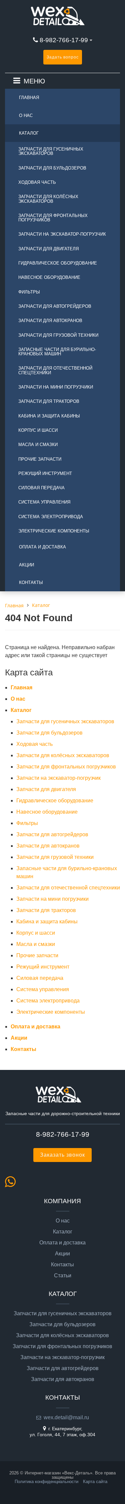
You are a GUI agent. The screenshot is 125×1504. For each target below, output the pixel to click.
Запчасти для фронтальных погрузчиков (53, 217)
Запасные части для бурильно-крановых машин (57, 351)
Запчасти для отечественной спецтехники (55, 370)
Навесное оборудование (49, 277)
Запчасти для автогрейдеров (54, 306)
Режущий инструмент (45, 473)
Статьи (62, 1275)
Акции (26, 564)
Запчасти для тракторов (48, 401)
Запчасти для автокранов (50, 320)
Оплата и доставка (42, 546)
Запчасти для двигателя (48, 248)
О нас (26, 115)
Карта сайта (95, 1481)
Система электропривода (50, 516)
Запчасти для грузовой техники (58, 335)
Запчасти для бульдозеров (52, 168)
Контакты (31, 582)
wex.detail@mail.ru (66, 1417)
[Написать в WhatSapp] (12, 1184)
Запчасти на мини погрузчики (55, 387)
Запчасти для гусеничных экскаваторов (50, 151)
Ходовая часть (37, 182)
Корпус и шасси (38, 430)
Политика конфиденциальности (46, 1481)
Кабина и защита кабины (49, 415)
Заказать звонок (62, 1155)
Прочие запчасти (39, 459)
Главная (29, 97)
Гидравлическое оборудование (57, 263)
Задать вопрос (63, 57)
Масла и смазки (38, 444)
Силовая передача (41, 487)
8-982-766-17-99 (64, 40)
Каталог (29, 133)
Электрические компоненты (53, 530)
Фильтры (29, 291)
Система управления (44, 502)
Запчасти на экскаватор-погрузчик (62, 234)
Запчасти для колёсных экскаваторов (48, 198)
